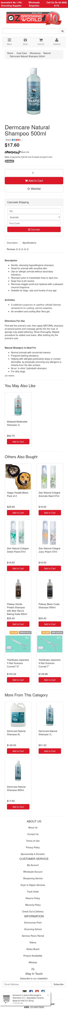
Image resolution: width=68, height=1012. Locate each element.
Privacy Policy (33, 847)
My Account (33, 865)
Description (12, 242)
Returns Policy (33, 898)
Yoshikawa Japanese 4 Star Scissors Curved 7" (50, 663)
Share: (9, 139)
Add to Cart (35, 180)
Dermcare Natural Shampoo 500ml (27, 56)
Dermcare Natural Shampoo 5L (16, 732)
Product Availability (32, 955)
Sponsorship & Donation (33, 854)
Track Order (33, 891)
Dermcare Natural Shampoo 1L (48, 732)
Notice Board (32, 949)
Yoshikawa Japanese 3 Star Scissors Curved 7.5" (18, 663)
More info (25, 152)
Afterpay (33, 962)
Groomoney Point (33, 922)
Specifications (29, 242)
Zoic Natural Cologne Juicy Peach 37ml (49, 550)
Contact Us (32, 834)
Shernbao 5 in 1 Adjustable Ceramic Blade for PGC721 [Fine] (28, 999)
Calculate (35, 229)
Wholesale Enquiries (34, 4)
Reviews (11, 249)
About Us (32, 827)
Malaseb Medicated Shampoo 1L (17, 423)
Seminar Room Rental (33, 935)
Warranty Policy (33, 904)
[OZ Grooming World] (34, 16)
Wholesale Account (32, 871)
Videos (32, 942)
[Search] (62, 31)
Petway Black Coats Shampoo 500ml (49, 605)
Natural (47, 53)
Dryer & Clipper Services (33, 884)
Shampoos (35, 53)
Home (10, 53)
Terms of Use (33, 840)
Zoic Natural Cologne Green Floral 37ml (18, 550)
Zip (32, 968)
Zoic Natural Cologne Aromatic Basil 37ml (49, 494)
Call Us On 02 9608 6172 (56, 4)
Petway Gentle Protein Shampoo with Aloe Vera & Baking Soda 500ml (17, 609)
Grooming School (33, 929)
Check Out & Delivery (32, 911)
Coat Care (22, 53)
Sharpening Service (33, 878)
